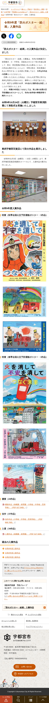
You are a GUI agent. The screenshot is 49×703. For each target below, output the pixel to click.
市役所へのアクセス (25, 674)
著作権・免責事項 (32, 621)
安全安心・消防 (39, 9)
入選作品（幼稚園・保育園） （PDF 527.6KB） (24, 534)
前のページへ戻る (17, 614)
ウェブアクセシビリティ (34, 626)
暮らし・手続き (26, 9)
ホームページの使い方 (9, 621)
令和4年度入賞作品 (12, 549)
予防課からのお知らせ (19, 12)
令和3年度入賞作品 (12, 553)
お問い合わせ (26, 667)
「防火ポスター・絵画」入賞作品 (19, 607)
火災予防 (7, 12)
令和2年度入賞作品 (12, 557)
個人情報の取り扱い (8, 626)
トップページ (15, 9)
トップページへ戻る (34, 614)
